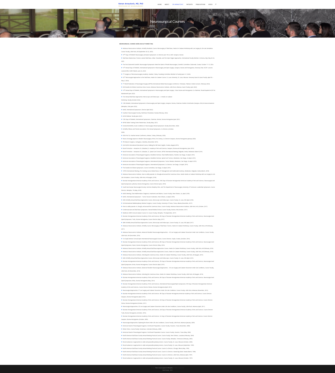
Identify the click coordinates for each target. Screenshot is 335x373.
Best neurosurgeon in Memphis (164, 367)
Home (160, 4)
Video (210, 4)
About (167, 4)
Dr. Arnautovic (177, 4)
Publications (200, 4)
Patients (189, 4)
